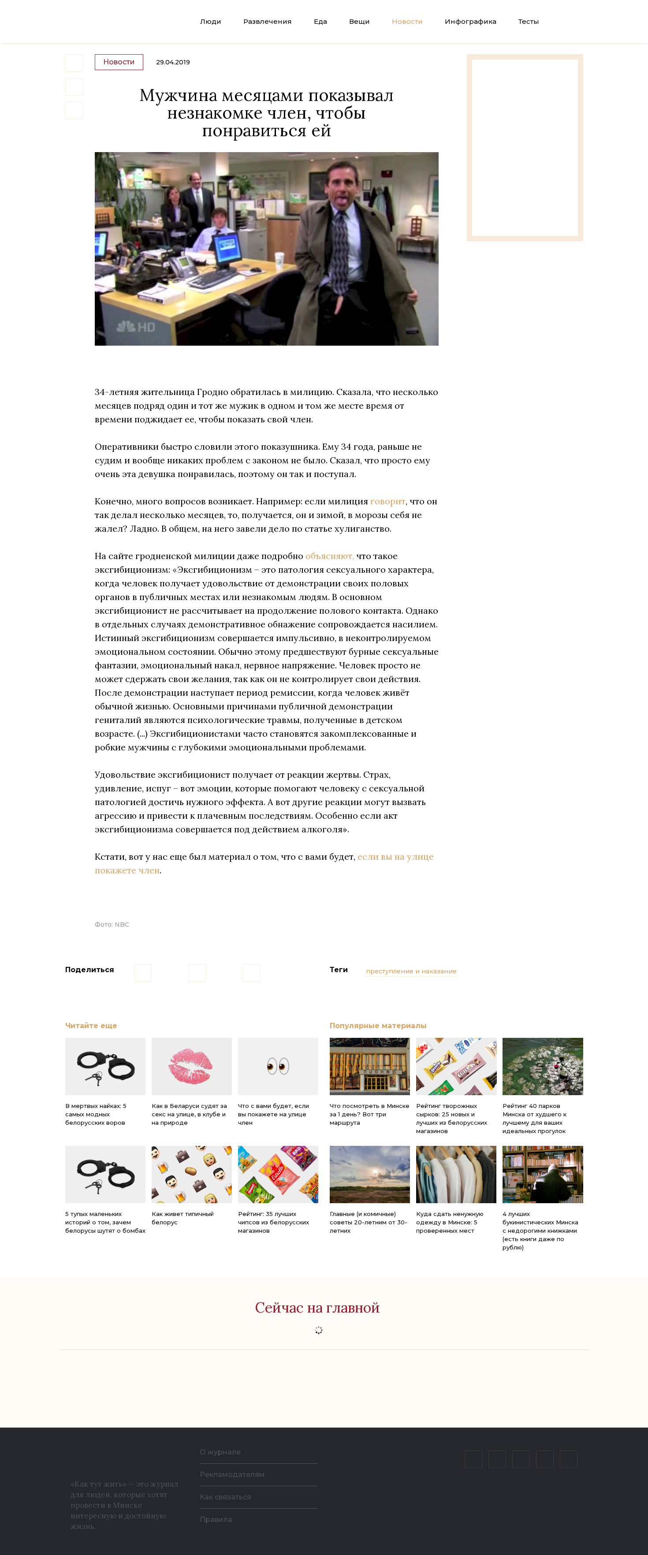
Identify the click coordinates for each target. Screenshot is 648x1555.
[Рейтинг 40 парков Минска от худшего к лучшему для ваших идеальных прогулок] (543, 1066)
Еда (320, 21)
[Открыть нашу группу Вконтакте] (473, 1459)
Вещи (359, 21)
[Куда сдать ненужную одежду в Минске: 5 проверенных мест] (456, 1174)
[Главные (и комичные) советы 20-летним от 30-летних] (370, 1174)
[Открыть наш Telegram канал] (545, 1459)
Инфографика (470, 21)
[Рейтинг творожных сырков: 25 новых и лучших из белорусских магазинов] (456, 1066)
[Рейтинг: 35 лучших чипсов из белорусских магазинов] (278, 1174)
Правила (216, 1519)
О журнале (220, 1452)
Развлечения (267, 21)
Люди (210, 21)
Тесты (528, 21)
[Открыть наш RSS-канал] (568, 1459)
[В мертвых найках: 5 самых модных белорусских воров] (105, 1066)
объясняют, (329, 555)
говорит (388, 501)
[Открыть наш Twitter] (521, 1459)
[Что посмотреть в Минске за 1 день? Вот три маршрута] (370, 1066)
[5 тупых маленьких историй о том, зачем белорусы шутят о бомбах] (105, 1174)
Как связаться (225, 1497)
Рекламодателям (232, 1474)
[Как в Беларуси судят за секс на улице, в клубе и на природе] (192, 1066)
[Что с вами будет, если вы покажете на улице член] (278, 1066)
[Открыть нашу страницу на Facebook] (497, 1459)
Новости (407, 21)
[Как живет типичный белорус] (192, 1174)
